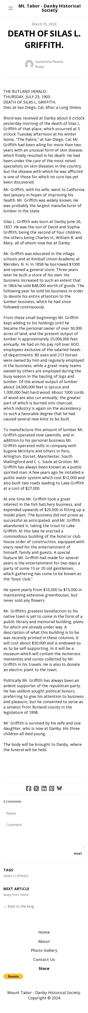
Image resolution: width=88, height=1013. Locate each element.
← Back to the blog (18, 906)
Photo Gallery (44, 950)
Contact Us (44, 959)
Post (78, 853)
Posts (39, 66)
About (44, 941)
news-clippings (15, 876)
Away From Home (16, 895)
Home (44, 932)
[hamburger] (10, 8)
